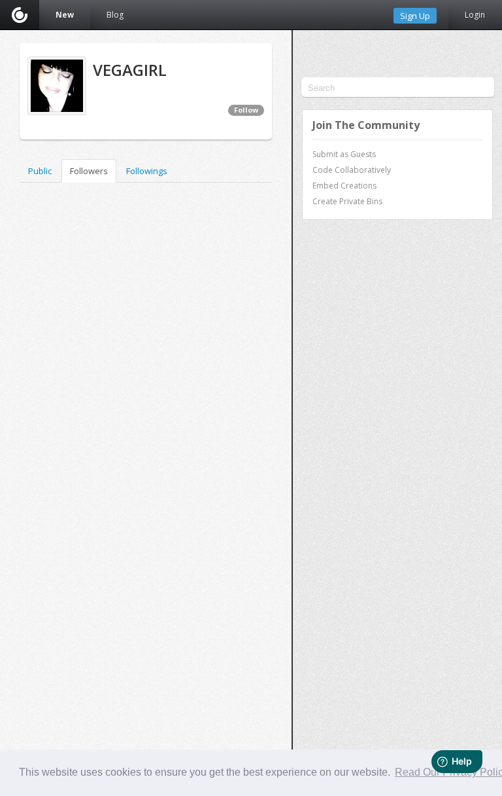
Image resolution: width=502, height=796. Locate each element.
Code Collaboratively (351, 169)
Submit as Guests (344, 154)
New (65, 14)
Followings (146, 171)
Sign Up (415, 16)
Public (40, 171)
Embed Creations (344, 185)
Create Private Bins (347, 201)
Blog (115, 14)
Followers (89, 171)
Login (475, 14)
